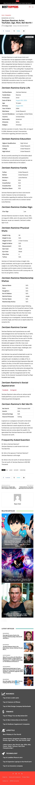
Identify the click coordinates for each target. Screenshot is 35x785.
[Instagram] (16, 773)
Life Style (11, 18)
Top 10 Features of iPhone (11, 702)
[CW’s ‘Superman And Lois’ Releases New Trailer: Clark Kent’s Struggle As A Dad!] (17, 565)
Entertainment (17, 538)
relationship (22, 470)
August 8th (19, 106)
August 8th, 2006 (21, 100)
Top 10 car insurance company (13, 766)
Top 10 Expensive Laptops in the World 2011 (17, 762)
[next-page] (5, 621)
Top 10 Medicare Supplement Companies (16, 724)
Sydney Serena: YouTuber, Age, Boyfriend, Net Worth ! (26, 487)
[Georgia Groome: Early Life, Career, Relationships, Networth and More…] (28, 636)
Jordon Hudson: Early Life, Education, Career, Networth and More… (13, 648)
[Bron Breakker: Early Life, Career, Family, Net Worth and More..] (28, 681)
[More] (24, 31)
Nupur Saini (9, 25)
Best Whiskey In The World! (12, 734)
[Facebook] (13, 773)
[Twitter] (21, 773)
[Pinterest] (19, 773)
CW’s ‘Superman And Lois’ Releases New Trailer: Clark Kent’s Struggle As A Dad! (17, 580)
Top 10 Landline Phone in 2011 (12, 757)
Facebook (5, 390)
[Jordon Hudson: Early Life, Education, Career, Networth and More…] (28, 647)
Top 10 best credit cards (11, 698)
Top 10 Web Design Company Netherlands (17, 706)
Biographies (8, 15)
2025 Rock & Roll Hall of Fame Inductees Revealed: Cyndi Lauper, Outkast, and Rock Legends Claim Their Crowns (13, 671)
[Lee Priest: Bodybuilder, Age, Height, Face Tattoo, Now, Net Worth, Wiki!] (17, 600)
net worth (16, 470)
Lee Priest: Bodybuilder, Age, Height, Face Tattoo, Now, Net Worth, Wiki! (17, 614)
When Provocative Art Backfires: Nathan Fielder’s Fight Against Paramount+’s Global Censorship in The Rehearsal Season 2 (13, 659)
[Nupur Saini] (3, 26)
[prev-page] (3, 621)
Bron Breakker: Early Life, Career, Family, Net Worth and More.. (13, 682)
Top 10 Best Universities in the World (15, 720)
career (10, 470)
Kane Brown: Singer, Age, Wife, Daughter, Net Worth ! (9, 487)
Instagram (13, 390)
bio (7, 470)
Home (3, 15)
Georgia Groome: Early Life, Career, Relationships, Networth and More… (12, 637)
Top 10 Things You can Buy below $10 (15, 716)
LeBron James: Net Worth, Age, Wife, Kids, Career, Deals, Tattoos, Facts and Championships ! (17, 746)
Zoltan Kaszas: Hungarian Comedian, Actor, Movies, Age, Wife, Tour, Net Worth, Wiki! (17, 740)
